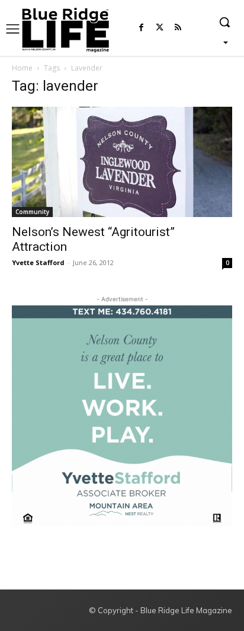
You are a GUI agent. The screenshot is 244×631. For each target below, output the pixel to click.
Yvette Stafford (38, 262)
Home (22, 68)
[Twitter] (159, 28)
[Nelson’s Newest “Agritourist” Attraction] (122, 162)
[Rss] (178, 28)
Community (32, 212)
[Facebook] (141, 28)
